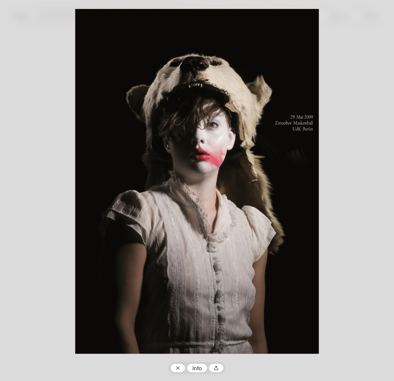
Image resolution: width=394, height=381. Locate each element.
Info (197, 369)
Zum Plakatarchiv (178, 368)
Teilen (216, 368)
